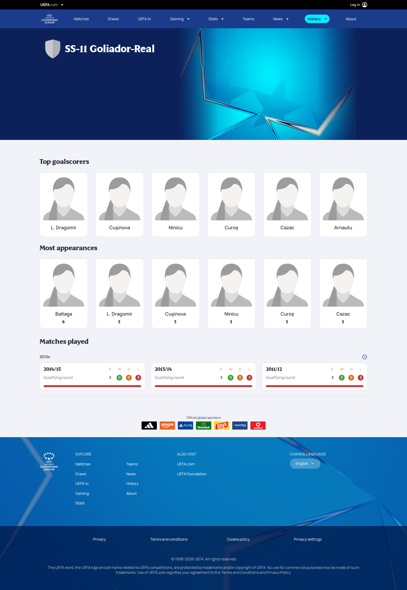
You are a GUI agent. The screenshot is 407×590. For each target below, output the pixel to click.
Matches (82, 464)
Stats (80, 503)
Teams (132, 464)
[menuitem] (85, 18)
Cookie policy (238, 539)
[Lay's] (221, 425)
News (131, 473)
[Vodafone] (258, 425)
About (131, 493)
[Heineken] (203, 425)
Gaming (82, 493)
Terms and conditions (168, 539)
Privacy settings (308, 539)
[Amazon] (167, 425)
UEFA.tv (82, 483)
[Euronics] (240, 425)
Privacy (99, 539)
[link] (81, 18)
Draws (80, 473)
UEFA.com (186, 464)
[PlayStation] (185, 425)
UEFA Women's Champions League (49, 18)
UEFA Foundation (192, 473)
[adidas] (149, 425)
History (132, 483)
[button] (179, 18)
